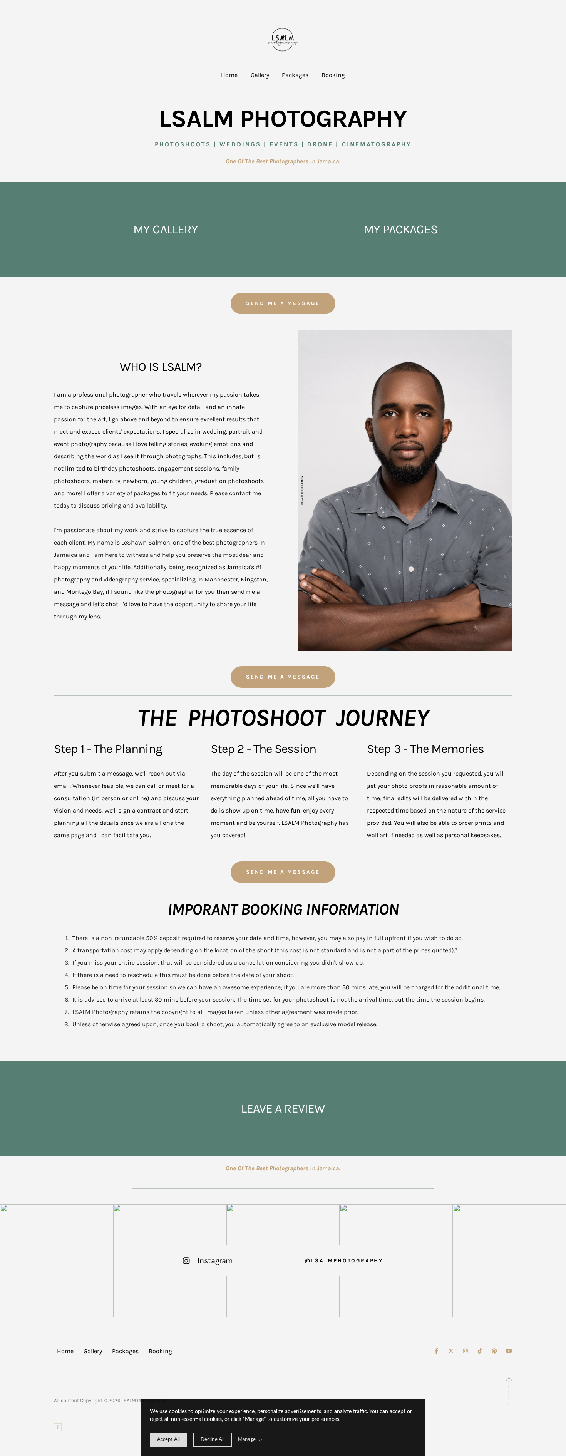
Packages (295, 75)
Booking (333, 75)
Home (229, 75)
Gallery (260, 75)
